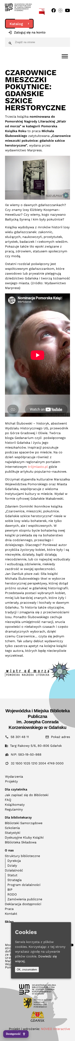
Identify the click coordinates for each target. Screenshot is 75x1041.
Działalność (14, 870)
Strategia (14, 880)
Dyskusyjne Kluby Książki (24, 837)
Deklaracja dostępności (23, 904)
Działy (12, 865)
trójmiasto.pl (38, 467)
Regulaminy (14, 809)
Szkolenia (12, 828)
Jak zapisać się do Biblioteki (26, 795)
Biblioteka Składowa (20, 842)
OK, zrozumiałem (27, 969)
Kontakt (11, 914)
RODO (12, 894)
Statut (12, 875)
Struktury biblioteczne (22, 856)
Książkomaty (15, 805)
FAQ (8, 800)
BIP (9, 889)
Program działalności (23, 885)
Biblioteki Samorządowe (23, 823)
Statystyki (12, 833)
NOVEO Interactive (55, 1029)
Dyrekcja (14, 861)
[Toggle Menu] (65, 56)
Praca (9, 909)
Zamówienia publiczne (24, 899)
